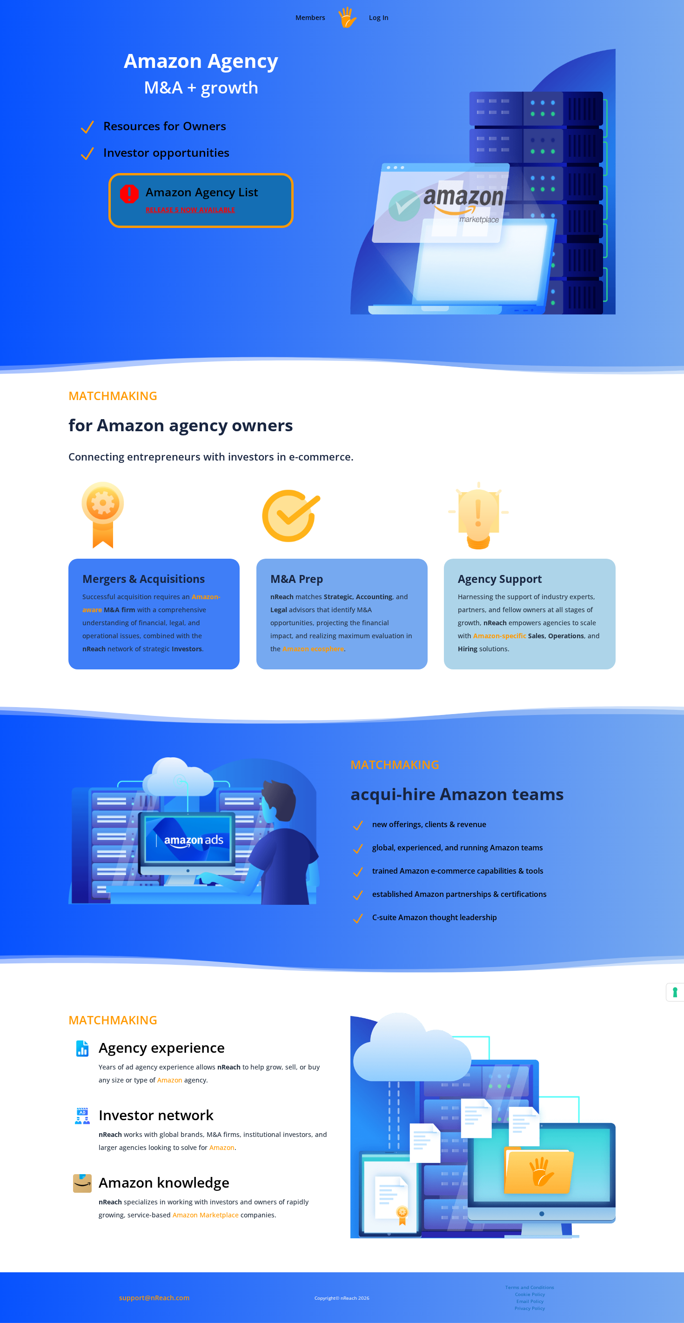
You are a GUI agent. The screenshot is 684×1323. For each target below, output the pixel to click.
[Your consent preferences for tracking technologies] (675, 992)
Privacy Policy (530, 1308)
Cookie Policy (530, 1294)
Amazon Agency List (202, 192)
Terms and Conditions (529, 1287)
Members (310, 17)
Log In (379, 17)
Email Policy (529, 1301)
